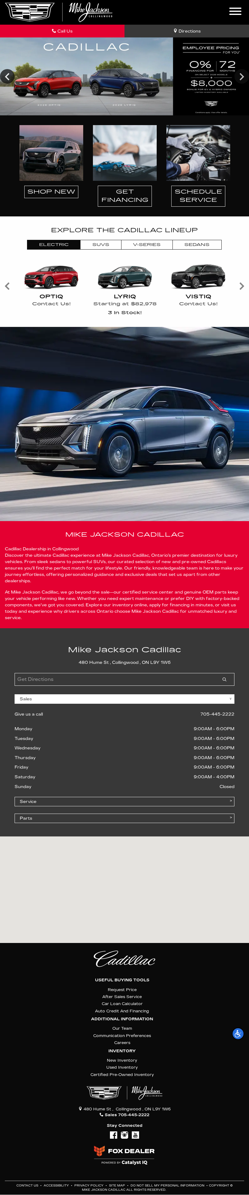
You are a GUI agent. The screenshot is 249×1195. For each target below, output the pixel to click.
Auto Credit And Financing (122, 1011)
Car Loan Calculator (122, 1003)
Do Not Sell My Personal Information (168, 1185)
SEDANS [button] (197, 245)
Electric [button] (54, 245)
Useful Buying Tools (122, 980)
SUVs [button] (100, 245)
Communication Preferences (122, 1035)
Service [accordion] (28, 801)
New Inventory (122, 1060)
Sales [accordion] (26, 699)
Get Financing (124, 196)
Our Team (122, 1028)
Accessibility (57, 1185)
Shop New (51, 191)
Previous (7, 76)
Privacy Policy (89, 1185)
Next (241, 76)
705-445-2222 (217, 714)
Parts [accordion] (26, 818)
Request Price (122, 989)
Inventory (122, 1051)
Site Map (117, 1185)
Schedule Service (198, 196)
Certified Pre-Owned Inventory (122, 1074)
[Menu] (235, 12)
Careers (122, 1042)
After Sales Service (122, 996)
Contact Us (27, 1185)
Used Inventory (122, 1067)
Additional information (122, 1019)
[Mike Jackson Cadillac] (59, 12)
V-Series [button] (147, 245)
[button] (238, 1034)
